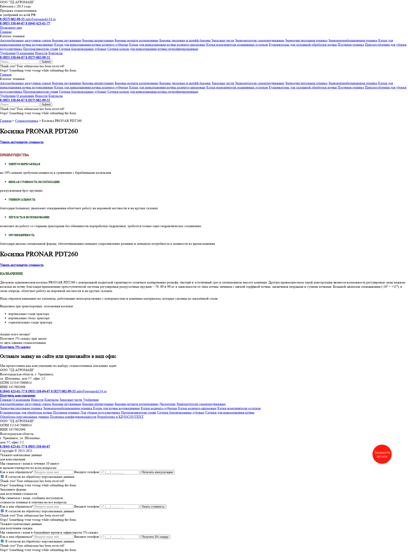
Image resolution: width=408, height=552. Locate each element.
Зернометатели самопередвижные (259, 40)
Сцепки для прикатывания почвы (229, 412)
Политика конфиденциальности (73, 417)
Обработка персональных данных (24, 417)
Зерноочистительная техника (306, 40)
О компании (25, 53)
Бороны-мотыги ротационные (137, 40)
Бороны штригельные (98, 40)
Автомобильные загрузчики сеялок (25, 40)
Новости (41, 53)
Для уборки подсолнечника (100, 412)
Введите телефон (86, 472)
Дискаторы (167, 404)
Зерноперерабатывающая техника (352, 40)
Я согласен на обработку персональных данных (39, 477)
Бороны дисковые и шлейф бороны (185, 40)
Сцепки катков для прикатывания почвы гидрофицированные (152, 49)
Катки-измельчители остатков (239, 408)
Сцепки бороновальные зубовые (82, 49)
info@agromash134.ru (41, 19)
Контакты (55, 53)
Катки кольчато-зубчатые (159, 408)
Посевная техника (351, 45)
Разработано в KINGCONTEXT (120, 417)
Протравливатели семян (40, 49)
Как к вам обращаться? (16, 472)
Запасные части (222, 40)
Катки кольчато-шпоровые (197, 408)
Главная (5, 32)
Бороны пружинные (66, 40)
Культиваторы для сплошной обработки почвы (303, 45)
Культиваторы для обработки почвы (26, 412)
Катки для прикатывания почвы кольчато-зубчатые (91, 45)
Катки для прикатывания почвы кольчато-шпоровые (167, 45)
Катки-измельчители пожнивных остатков (237, 45)
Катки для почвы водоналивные (116, 408)
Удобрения (8, 53)
